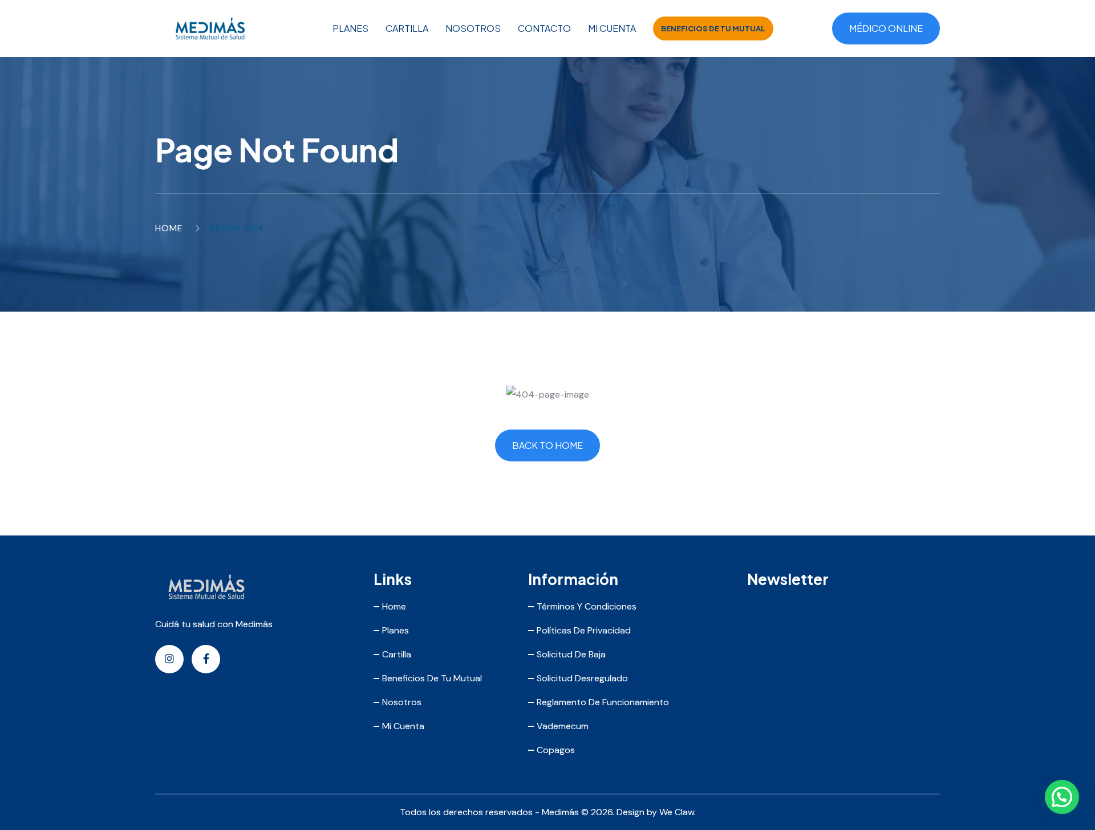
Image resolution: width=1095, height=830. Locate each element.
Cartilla (407, 28)
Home (169, 228)
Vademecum (563, 726)
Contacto (544, 28)
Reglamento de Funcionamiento (603, 702)
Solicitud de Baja (571, 654)
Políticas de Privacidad (584, 630)
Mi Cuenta (612, 28)
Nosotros (473, 28)
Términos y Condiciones (586, 606)
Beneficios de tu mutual (713, 28)
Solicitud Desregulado (582, 678)
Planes (350, 28)
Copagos (556, 750)
